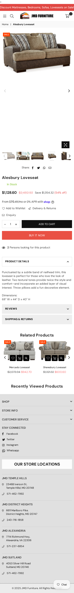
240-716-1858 (15, 520)
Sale (6, 34)
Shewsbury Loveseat (54, 367)
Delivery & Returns (44, 208)
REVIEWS (11, 308)
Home (5, 24)
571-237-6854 (15, 546)
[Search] (11, 16)
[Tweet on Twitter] (38, 168)
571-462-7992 (15, 493)
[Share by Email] (50, 168)
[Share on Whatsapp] (44, 168)
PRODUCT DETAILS (17, 261)
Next (69, 91)
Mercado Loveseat (19, 367)
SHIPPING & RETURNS (19, 319)
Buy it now (37, 235)
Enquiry (11, 215)
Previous (5, 91)
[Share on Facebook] (32, 168)
